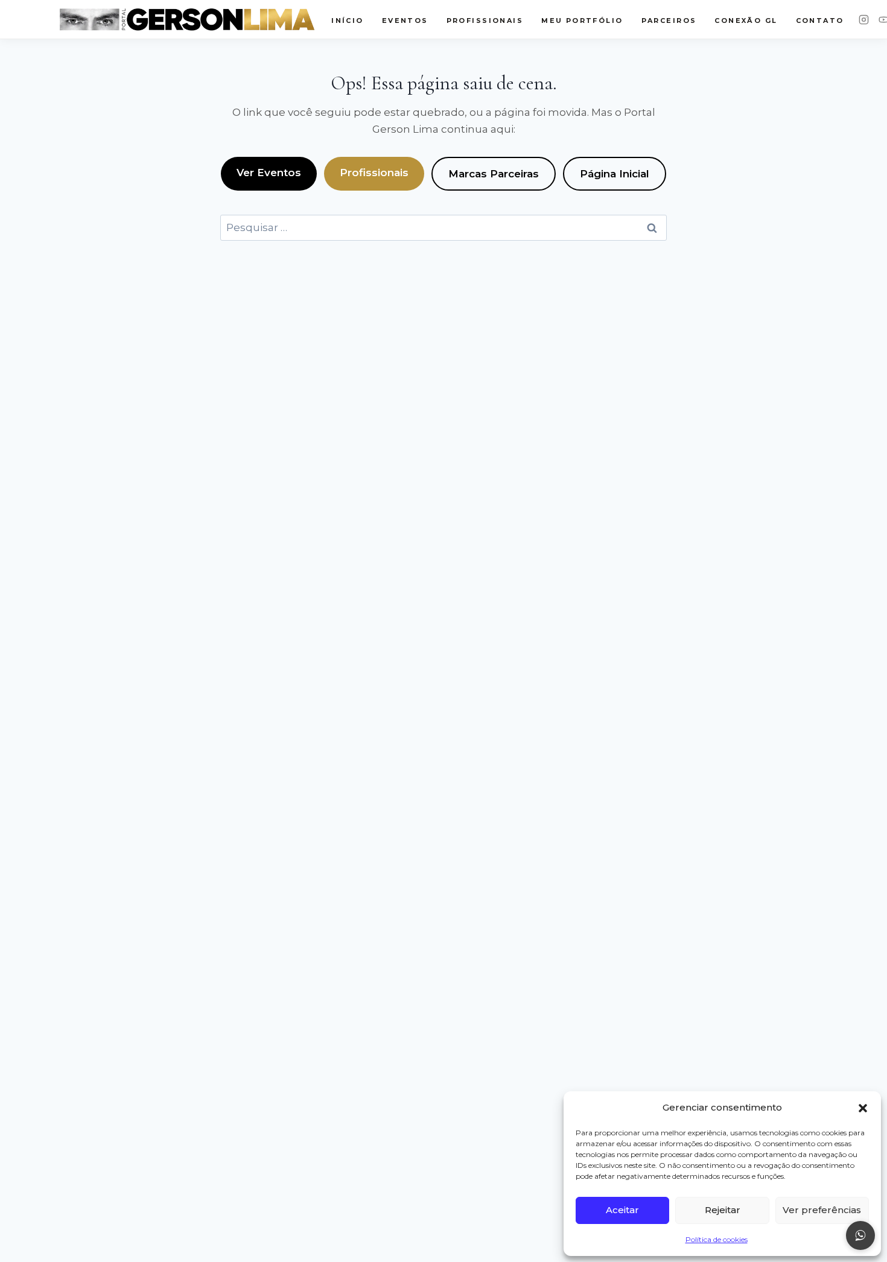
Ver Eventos (269, 172)
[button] (863, 1108)
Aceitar (622, 1210)
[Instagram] (864, 19)
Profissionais (374, 172)
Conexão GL (745, 20)
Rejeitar (722, 1210)
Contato (820, 20)
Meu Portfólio (582, 20)
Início (347, 20)
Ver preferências (822, 1210)
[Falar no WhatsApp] (860, 1235)
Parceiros (669, 20)
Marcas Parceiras (493, 174)
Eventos (405, 20)
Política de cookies (716, 1239)
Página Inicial (614, 174)
